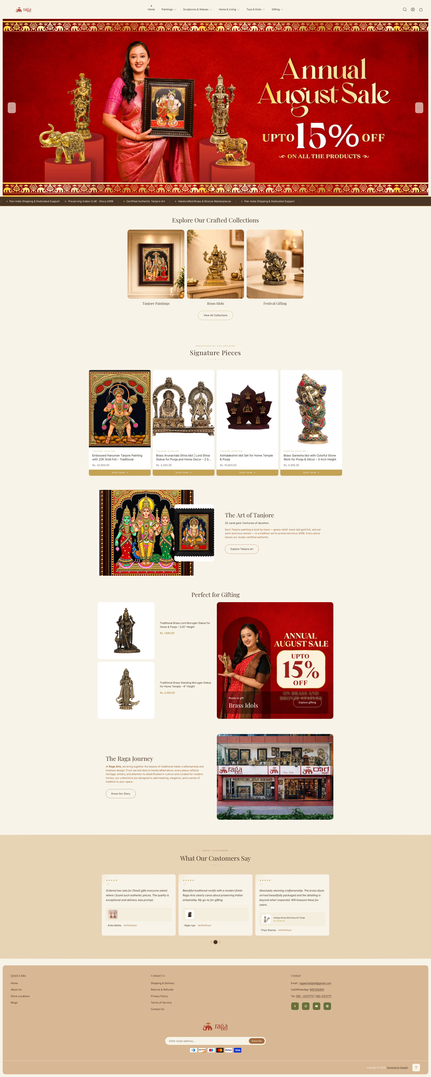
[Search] (404, 9)
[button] (212, 189)
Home (14, 983)
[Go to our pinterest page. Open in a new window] (327, 1006)
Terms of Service (161, 1002)
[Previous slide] (12, 107)
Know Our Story (120, 793)
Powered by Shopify (397, 1067)
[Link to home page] (215, 1026)
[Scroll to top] (416, 1068)
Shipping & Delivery (162, 983)
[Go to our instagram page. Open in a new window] (306, 1006)
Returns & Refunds (162, 989)
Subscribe (257, 1041)
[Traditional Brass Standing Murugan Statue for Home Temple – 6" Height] (126, 690)
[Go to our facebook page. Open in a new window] (295, 1006)
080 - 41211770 (304, 996)
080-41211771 (323, 996)
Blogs (14, 1002)
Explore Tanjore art (241, 549)
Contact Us (157, 1009)
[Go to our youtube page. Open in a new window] (316, 1006)
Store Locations (20, 996)
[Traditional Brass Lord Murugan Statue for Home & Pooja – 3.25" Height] (126, 630)
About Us (16, 989)
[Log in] (413, 9)
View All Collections (215, 315)
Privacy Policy (159, 996)
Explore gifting (307, 702)
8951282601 (317, 989)
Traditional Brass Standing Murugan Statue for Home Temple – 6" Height (185, 684)
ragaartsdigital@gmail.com (315, 983)
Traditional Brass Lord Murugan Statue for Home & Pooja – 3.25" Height (185, 624)
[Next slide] (419, 107)
